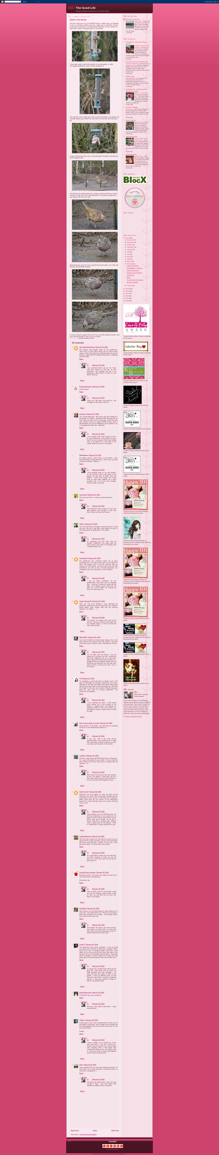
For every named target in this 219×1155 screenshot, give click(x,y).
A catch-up (129, 109)
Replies (84, 363)
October (130, 244)
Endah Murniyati (85, 992)
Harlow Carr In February (134, 273)
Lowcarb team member (87, 872)
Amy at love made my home (89, 723)
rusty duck (83, 495)
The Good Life (86, 8)
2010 (127, 298)
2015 (127, 238)
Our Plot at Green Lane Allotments (137, 61)
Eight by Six (83, 792)
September (131, 247)
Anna (81, 1065)
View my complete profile (133, 716)
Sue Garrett (83, 558)
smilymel (82, 414)
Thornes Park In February (135, 280)
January (130, 285)
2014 (127, 288)
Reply (81, 359)
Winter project (139, 156)
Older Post (115, 1130)
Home (95, 1130)
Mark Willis (83, 637)
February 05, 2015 (98, 889)
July (128, 252)
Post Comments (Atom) (88, 1134)
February (130, 264)
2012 (127, 293)
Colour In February (133, 265)
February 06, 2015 (98, 1004)
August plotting (131, 78)
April (128, 259)
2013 (127, 291)
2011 (127, 296)
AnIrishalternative (131, 136)
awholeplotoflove (131, 154)
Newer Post (75, 1130)
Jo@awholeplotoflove (87, 347)
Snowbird (82, 908)
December (130, 240)
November (130, 242)
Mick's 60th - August (141, 21)
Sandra (82, 1020)
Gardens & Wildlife (132, 107)
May (128, 256)
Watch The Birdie (132, 282)
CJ (80, 678)
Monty (129, 277)
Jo (88, 365)
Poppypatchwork (85, 387)
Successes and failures (142, 122)
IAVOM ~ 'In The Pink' (141, 93)
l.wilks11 (82, 756)
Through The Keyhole (133, 19)
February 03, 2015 (101, 347)
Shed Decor (130, 275)
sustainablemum (85, 836)
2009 (127, 300)
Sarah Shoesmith (85, 601)
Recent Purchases (133, 270)
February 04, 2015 (98, 506)
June (129, 254)
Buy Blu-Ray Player (112, 1149)
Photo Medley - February (135, 268)
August (129, 249)
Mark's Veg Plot (131, 120)
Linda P (82, 944)
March (129, 261)
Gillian (81, 524)
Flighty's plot (130, 76)
